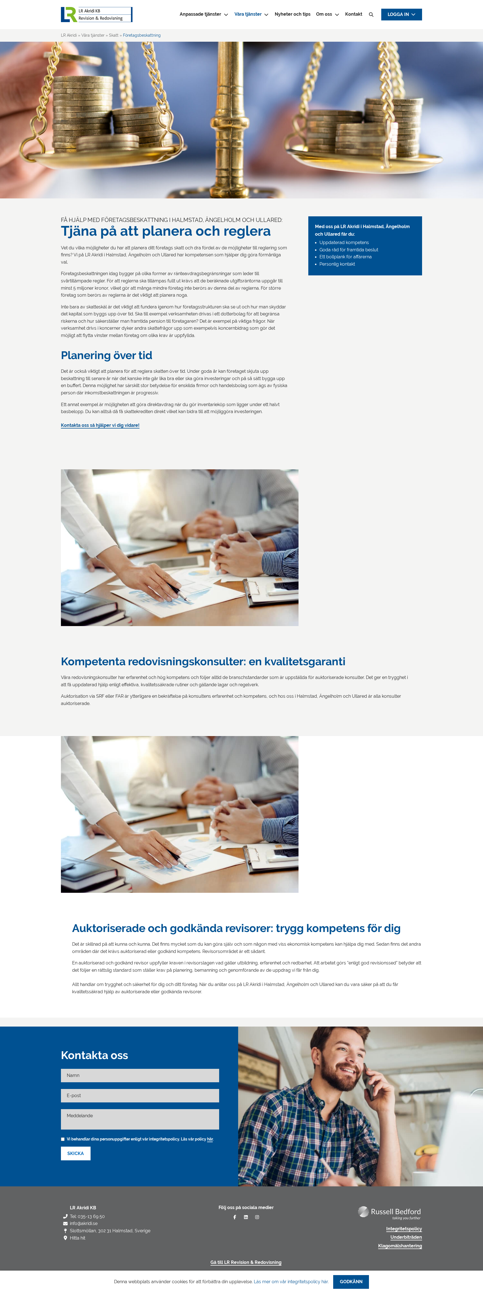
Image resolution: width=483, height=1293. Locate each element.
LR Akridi (69, 35)
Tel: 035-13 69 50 (87, 1216)
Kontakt (353, 14)
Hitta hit (77, 1238)
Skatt (114, 35)
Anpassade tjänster (200, 14)
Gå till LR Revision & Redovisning (245, 1262)
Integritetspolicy (404, 1228)
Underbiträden (406, 1237)
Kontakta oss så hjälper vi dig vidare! (100, 425)
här (210, 1139)
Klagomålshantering (400, 1246)
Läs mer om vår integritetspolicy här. (291, 1281)
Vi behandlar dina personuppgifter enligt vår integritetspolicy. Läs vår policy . (140, 1139)
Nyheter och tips (293, 14)
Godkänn (351, 1281)
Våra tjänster (248, 14)
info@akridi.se (84, 1223)
